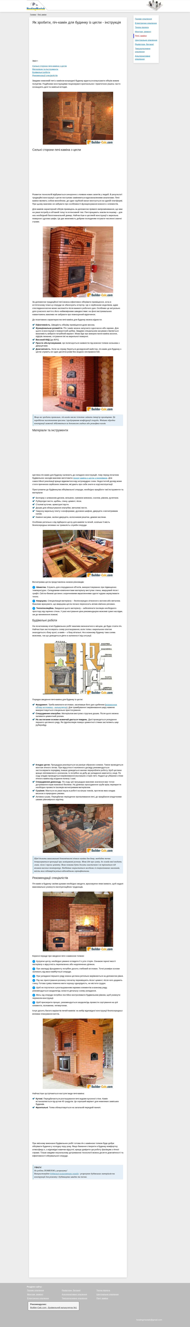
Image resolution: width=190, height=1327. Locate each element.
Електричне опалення (146, 23)
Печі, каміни (42, 14)
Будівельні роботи (41, 72)
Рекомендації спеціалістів (45, 75)
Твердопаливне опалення (142, 50)
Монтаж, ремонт (143, 32)
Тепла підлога (142, 27)
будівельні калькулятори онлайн (64, 1173)
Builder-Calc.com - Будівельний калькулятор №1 (53, 1307)
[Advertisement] (78, 41)
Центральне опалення (146, 40)
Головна (33, 14)
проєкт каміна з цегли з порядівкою (90, 478)
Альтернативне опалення (142, 57)
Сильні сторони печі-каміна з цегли (49, 66)
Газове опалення (143, 19)
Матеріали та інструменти (45, 69)
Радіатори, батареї (144, 44)
